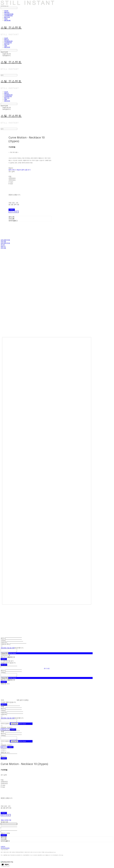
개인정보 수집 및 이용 (8, 648)
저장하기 (3, 659)
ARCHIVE (7, 20)
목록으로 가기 (5, 729)
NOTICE (7, 17)
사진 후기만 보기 (8, 661)
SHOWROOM (8, 14)
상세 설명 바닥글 (5, 243)
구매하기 (3, 758)
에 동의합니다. (12, 648)
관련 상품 (3, 248)
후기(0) (3, 244)
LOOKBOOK (8, 15)
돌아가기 (3, 747)
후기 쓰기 (3, 664)
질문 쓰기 (3, 704)
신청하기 (3, 835)
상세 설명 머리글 (5, 240)
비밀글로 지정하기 (6, 727)
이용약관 (3, 846)
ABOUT (7, 12)
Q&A (6, 19)
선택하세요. (12, 178)
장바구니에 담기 (5, 815)
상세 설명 (3, 241)
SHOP (6, 11)
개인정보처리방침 (5, 848)
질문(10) (3, 246)
